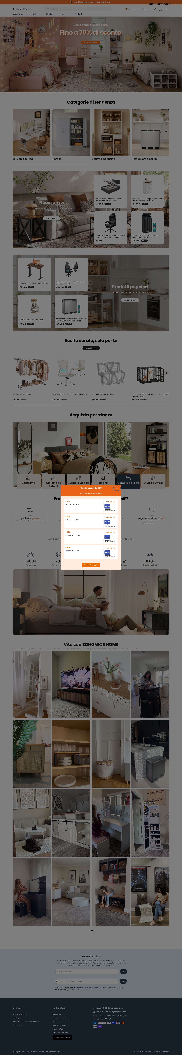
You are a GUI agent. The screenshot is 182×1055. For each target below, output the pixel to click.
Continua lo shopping (91, 565)
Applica (107, 506)
